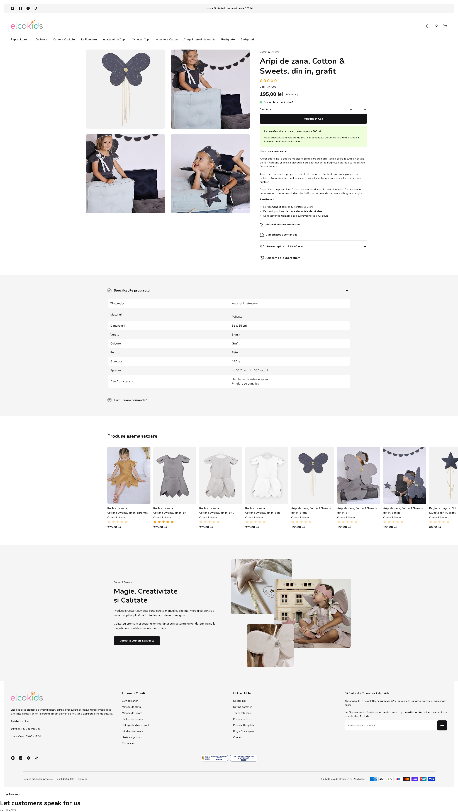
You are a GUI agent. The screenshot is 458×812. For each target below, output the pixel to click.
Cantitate (265, 109)
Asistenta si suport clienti (283, 258)
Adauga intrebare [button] (260, 456)
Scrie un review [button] (260, 445)
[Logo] (27, 26)
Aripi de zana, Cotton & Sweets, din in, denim (403, 556)
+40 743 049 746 (30, 775)
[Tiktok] (36, 8)
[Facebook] (20, 8)
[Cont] (436, 26)
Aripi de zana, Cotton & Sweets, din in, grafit (311, 556)
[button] (269, 80)
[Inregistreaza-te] (442, 772)
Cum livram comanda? (130, 400)
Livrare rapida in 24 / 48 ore (284, 246)
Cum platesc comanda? (281, 235)
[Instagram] (12, 8)
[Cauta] (428, 26)
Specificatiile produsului (132, 290)
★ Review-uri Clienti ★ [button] (454, 410)
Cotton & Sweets (269, 52)
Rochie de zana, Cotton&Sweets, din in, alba (263, 556)
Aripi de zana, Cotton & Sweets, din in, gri (357, 556)
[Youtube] (28, 8)
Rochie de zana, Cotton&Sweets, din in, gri (169, 556)
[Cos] (445, 26)
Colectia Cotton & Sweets (137, 687)
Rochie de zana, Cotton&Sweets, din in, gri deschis (215, 556)
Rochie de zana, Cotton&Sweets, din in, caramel (127, 556)
